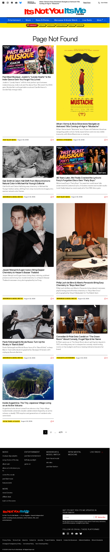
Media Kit (71, 25)
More (5, 489)
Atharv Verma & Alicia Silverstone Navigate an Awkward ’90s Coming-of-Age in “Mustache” (59, 2)
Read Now (87, 2)
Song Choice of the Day (10, 460)
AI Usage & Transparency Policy (11, 544)
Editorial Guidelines (84, 540)
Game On (27, 464)
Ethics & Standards (97, 540)
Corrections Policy (28, 544)
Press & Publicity (61, 25)
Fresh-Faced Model (52, 458)
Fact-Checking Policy (42, 544)
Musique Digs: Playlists (9, 456)
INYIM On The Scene (8, 501)
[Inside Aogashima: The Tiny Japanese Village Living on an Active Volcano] (28, 382)
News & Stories (7, 493)
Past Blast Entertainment (32, 456)
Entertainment (32, 452)
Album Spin (6, 464)
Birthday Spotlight (30, 460)
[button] (103, 2)
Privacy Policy (6, 540)
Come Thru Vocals (8, 475)
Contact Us (51, 25)
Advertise (80, 25)
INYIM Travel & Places (11, 421)
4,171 (60, 432)
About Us (42, 25)
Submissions (33, 25)
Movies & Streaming (32, 2)
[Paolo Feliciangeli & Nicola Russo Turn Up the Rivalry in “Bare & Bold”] (28, 322)
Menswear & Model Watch (13, 197)
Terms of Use (17, 540)
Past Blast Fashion (52, 466)
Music (5, 452)
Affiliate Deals (6, 497)
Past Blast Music (9, 140)
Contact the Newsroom (70, 540)
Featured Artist (7, 483)
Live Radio (95, 452)
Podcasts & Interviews (65, 358)
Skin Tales (49, 462)
